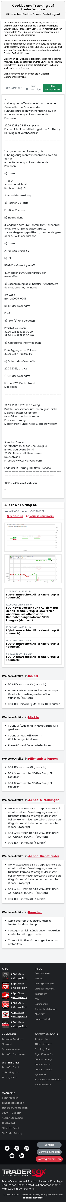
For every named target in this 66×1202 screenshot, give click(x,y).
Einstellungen (14, 87)
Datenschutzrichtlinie (15, 77)
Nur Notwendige (33, 87)
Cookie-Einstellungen (37, 65)
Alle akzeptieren (52, 87)
